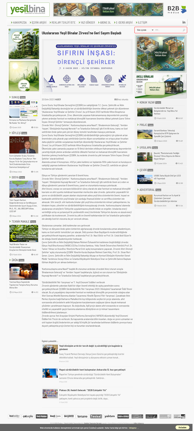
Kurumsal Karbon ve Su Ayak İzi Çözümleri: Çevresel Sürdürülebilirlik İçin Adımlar (167, 198)
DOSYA (15, 177)
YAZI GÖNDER (88, 22)
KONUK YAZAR (147, 102)
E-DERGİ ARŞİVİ (124, 22)
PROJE (143, 125)
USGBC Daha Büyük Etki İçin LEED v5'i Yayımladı (167, 177)
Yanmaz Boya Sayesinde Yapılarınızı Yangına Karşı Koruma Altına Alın (23, 285)
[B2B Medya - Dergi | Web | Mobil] (177, 15)
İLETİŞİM (142, 22)
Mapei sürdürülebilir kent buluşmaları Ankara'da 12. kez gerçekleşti (92, 369)
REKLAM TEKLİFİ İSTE (63, 22)
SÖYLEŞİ (16, 133)
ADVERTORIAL (147, 189)
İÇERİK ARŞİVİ (39, 22)
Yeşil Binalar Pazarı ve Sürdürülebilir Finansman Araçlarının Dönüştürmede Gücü (22, 247)
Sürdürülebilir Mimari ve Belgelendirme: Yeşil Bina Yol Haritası (165, 111)
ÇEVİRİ (143, 170)
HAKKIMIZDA (20, 22)
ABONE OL (105, 22)
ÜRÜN (14, 260)
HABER (58, 99)
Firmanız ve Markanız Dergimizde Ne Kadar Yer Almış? (22, 121)
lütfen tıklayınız (139, 423)
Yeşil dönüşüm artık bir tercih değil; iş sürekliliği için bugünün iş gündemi (90, 347)
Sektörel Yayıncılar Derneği (93, 423)
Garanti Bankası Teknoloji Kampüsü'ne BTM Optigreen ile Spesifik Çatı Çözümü (166, 133)
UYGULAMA (145, 147)
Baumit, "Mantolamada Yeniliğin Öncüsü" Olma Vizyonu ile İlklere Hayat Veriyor (167, 156)
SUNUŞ (15, 97)
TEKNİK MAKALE (20, 221)
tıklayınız (133, 427)
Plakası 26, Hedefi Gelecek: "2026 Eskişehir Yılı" (83, 390)
